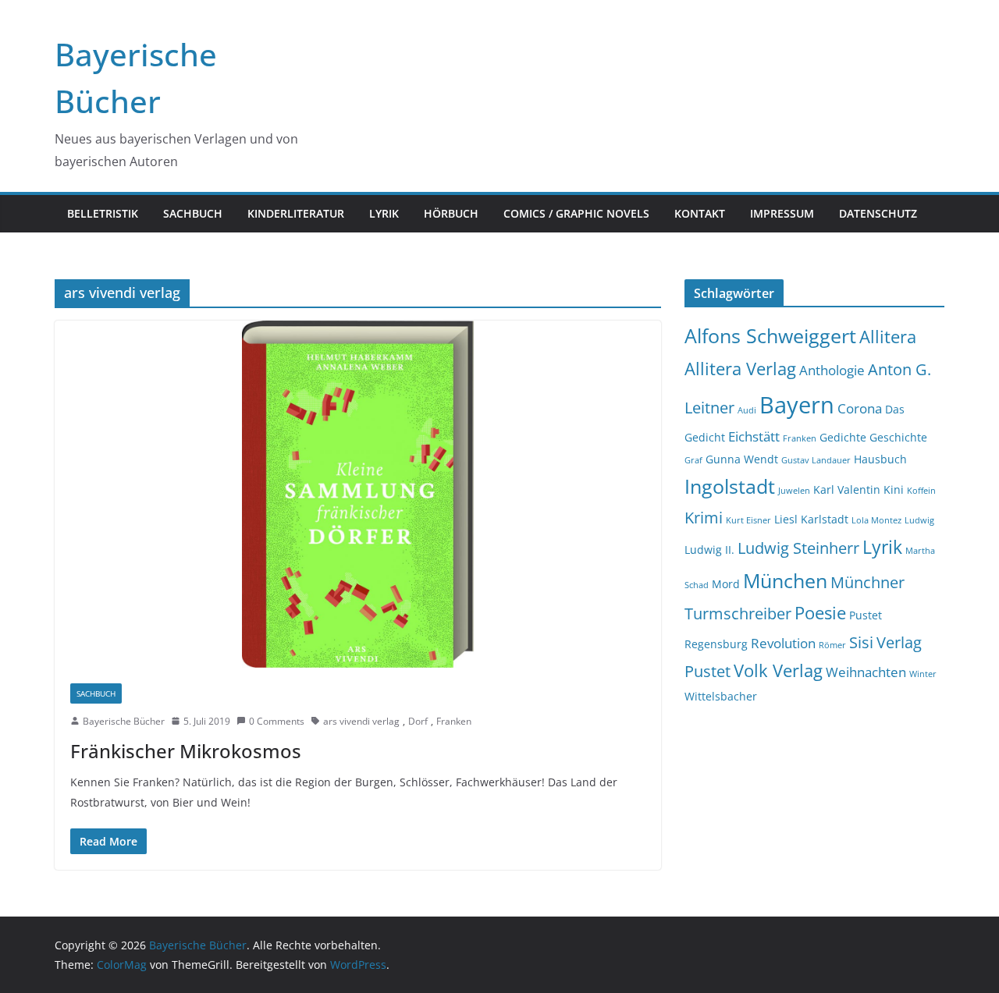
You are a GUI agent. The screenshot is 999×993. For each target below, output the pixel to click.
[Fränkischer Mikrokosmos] (358, 494)
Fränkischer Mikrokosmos (185, 751)
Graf (693, 460)
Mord (726, 583)
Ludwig (919, 520)
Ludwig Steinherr (798, 548)
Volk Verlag (778, 670)
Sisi (861, 642)
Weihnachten (866, 672)
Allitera (887, 336)
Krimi (703, 517)
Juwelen (794, 490)
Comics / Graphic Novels (576, 213)
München (785, 581)
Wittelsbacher (720, 696)
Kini (893, 489)
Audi (747, 410)
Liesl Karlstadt (811, 519)
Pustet (865, 615)
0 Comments (276, 721)
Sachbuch (192, 213)
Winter (923, 674)
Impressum (782, 213)
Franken (453, 721)
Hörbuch (451, 213)
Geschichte (898, 437)
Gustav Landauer (816, 460)
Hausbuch (880, 459)
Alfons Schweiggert (770, 336)
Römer (832, 645)
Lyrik (384, 213)
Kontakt (699, 213)
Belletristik (102, 213)
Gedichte (842, 437)
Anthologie (832, 370)
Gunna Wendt (742, 459)
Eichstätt (754, 436)
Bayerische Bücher (124, 721)
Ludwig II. (709, 549)
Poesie (820, 612)
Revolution (783, 643)
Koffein (921, 490)
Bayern (796, 404)
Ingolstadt (729, 486)
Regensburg (716, 644)
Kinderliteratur (295, 213)
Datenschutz (878, 213)
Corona (859, 408)
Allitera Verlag (740, 368)
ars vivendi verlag (361, 721)
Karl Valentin (846, 489)
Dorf (418, 721)
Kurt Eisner (748, 520)
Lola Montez (876, 520)
